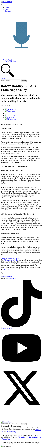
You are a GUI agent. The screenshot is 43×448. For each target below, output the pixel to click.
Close (3, 78)
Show (7, 7)
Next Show (15, 258)
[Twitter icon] (10, 111)
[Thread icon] (10, 115)
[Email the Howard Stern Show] (18, 422)
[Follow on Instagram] (11, 278)
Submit (23, 424)
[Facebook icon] (10, 109)
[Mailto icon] (9, 117)
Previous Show (6, 258)
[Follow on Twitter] (21, 408)
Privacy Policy (11, 432)
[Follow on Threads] (6, 422)
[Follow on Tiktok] (21, 326)
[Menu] (2, 4)
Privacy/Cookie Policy (11, 260)
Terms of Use (7, 269)
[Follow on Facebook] (6, 328)
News (7, 9)
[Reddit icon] (6, 113)
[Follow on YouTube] (21, 366)
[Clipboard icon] (10, 119)
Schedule (8, 11)
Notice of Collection (35, 437)
